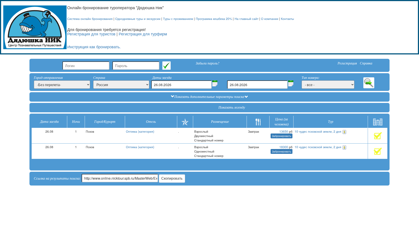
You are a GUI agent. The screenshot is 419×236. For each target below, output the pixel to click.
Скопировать (171, 178)
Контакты (287, 18)
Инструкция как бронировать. (94, 46)
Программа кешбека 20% (214, 18)
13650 (283, 131)
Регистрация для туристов (91, 33)
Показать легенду (231, 107)
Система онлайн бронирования (90, 18)
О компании (269, 18)
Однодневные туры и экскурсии (137, 18)
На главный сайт (246, 18)
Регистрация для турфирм (143, 33)
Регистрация (347, 63)
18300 (283, 147)
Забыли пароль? (207, 63)
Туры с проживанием (178, 18)
